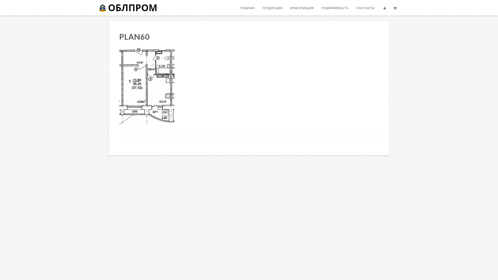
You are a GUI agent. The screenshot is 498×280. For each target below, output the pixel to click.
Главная (247, 8)
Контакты (366, 8)
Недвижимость (335, 8)
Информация (302, 8)
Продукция (272, 8)
